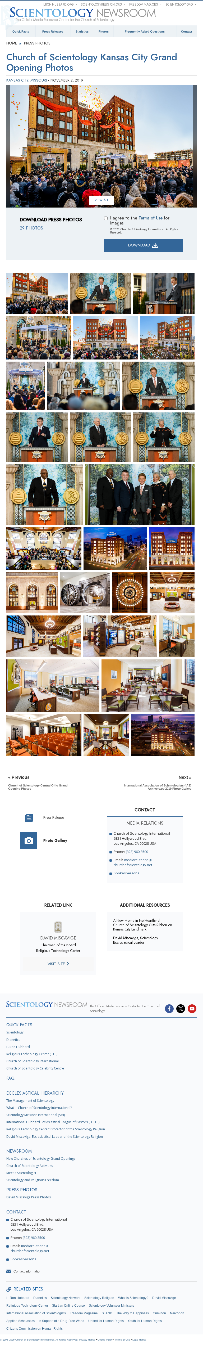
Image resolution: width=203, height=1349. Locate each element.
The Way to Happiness (132, 1313)
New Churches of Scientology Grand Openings (40, 1158)
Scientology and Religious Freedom (32, 1180)
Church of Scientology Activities (29, 1165)
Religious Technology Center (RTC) (31, 1054)
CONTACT (16, 1212)
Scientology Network (65, 1298)
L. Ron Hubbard (18, 1047)
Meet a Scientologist (21, 1173)
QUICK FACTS (19, 1025)
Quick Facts (20, 31)
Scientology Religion (99, 1298)
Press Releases (52, 31)
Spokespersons (126, 873)
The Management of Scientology (30, 1100)
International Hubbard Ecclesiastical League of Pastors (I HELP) (52, 1122)
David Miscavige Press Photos (28, 1197)
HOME (12, 43)
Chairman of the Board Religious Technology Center (58, 947)
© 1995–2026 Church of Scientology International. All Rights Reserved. (39, 1339)
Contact (186, 31)
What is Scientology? (133, 1298)
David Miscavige (164, 1298)
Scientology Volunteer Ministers (111, 1305)
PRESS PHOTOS (37, 43)
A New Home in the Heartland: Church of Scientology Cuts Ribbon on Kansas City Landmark (142, 925)
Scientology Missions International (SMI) (35, 1115)
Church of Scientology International (32, 1061)
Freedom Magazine (84, 1313)
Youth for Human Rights (145, 1321)
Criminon (159, 1313)
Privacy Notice (87, 1339)
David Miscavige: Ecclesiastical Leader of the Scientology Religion (54, 1136)
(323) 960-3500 (137, 851)
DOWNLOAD (139, 245)
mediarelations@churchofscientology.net (133, 862)
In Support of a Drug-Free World (61, 1321)
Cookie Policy (105, 1339)
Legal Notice (139, 1339)
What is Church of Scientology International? (39, 1107)
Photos (104, 31)
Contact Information (27, 1271)
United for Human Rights (106, 1321)
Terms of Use (151, 218)
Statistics (82, 31)
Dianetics (13, 1039)
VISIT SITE (57, 964)
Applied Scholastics (20, 1321)
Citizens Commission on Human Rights (34, 1328)
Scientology (15, 1032)
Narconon (177, 1313)
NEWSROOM (19, 1151)
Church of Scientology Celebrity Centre (35, 1068)
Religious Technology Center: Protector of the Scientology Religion (55, 1129)
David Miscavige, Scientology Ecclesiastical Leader (135, 940)
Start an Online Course (68, 1305)
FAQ (10, 1078)
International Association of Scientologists (36, 1313)
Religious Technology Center (27, 1305)
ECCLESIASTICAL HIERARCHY (35, 1093)
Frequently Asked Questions (145, 31)
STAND (107, 1313)
